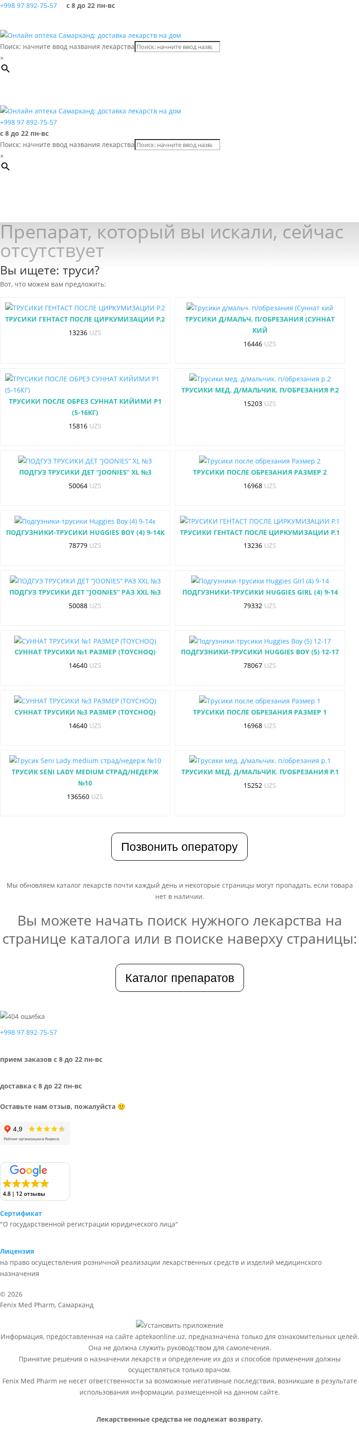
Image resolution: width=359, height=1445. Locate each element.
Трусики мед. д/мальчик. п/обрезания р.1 (260, 771)
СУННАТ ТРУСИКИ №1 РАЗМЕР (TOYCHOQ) (85, 651)
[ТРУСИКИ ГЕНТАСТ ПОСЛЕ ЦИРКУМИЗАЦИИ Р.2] (85, 308)
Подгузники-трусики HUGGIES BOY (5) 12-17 (260, 651)
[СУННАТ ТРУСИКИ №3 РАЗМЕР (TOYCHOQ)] (85, 701)
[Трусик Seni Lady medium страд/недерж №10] (85, 760)
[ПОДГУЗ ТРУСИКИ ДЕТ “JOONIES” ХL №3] (85, 461)
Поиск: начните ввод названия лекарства (67, 46)
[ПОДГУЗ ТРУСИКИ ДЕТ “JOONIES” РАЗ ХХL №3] (85, 581)
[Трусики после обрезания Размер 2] (260, 461)
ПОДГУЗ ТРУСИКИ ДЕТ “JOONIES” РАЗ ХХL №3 (85, 592)
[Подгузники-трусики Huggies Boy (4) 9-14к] (85, 521)
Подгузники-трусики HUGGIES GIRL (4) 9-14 (260, 592)
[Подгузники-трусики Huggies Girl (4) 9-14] (260, 581)
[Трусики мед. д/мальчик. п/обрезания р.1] (260, 760)
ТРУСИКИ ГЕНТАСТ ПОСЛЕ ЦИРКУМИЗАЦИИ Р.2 (85, 319)
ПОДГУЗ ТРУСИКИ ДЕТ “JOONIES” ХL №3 (85, 472)
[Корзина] (326, 20)
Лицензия (17, 1251)
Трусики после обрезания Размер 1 (260, 712)
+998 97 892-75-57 (28, 5)
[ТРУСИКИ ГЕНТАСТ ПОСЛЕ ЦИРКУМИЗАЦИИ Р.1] (260, 521)
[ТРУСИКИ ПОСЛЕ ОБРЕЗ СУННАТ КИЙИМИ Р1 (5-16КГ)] (85, 384)
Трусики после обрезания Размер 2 (260, 472)
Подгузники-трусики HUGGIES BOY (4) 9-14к (85, 532)
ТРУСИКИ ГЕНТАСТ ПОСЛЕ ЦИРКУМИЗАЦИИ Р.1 (260, 532)
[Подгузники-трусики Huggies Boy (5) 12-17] (260, 641)
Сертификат (21, 1213)
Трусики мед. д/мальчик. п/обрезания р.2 (260, 390)
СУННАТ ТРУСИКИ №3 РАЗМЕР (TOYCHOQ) (85, 712)
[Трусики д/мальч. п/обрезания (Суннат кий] (260, 308)
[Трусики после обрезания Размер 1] (260, 701)
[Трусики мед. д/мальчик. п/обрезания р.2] (260, 379)
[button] (49, 91)
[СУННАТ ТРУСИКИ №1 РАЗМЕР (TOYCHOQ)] (85, 641)
